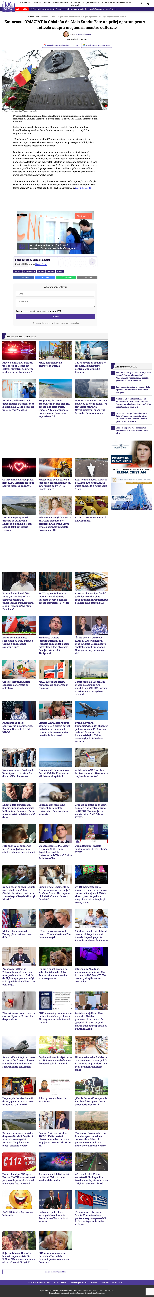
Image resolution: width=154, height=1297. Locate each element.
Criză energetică (60, 2)
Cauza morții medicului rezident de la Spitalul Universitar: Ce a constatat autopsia (54, 809)
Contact (94, 1282)
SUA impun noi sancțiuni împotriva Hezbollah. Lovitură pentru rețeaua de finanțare (54, 1257)
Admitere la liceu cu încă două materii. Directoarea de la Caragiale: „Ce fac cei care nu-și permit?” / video (18, 405)
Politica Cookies (60, 1282)
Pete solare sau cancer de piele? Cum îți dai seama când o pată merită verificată (18, 849)
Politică (37, 2)
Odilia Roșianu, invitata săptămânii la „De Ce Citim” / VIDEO (91, 849)
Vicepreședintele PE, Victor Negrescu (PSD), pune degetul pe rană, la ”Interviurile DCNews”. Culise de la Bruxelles (55, 852)
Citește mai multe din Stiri (55, 1272)
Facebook (25, 277)
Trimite (55, 316)
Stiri (37, 17)
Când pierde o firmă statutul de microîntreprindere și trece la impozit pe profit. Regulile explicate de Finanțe (91, 935)
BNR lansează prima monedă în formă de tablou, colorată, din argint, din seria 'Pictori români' (55, 1017)
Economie (75, 2)
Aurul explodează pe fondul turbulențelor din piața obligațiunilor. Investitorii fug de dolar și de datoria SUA (91, 598)
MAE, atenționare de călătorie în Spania (50, 364)
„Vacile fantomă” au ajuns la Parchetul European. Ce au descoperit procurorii (91, 1101)
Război (47, 2)
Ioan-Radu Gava (83, 34)
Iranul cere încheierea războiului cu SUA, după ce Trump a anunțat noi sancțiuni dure (17, 642)
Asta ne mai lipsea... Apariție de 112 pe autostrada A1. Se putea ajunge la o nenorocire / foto (91, 484)
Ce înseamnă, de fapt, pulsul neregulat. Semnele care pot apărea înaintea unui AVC (18, 482)
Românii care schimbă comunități (117, 2)
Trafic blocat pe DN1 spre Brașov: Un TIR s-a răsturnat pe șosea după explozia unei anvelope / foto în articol (18, 1178)
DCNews (8, 6)
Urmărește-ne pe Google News (98, 45)
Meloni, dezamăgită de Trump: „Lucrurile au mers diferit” (17, 934)
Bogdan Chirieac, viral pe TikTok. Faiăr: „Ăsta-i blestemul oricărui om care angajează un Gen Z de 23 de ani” (55, 1139)
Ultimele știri (25, 2)
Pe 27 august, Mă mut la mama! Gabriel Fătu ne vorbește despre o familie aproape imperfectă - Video (54, 598)
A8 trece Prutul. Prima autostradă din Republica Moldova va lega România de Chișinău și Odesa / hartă (91, 1178)
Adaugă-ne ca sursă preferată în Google (62, 45)
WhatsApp (68, 277)
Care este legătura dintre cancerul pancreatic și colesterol (16, 684)
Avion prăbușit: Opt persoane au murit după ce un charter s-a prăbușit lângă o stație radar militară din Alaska (18, 1062)
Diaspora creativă (91, 2)
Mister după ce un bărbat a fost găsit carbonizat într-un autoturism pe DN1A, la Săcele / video (55, 484)
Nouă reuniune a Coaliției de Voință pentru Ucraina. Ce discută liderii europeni (18, 773)
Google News (41, 264)
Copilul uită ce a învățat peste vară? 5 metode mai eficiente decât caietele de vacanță (55, 1060)
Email (89, 277)
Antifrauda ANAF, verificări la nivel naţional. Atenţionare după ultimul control (91, 773)
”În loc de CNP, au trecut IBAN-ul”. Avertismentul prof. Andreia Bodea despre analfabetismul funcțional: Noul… (74, 9)
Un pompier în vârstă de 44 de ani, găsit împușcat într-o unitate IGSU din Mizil (18, 1101)
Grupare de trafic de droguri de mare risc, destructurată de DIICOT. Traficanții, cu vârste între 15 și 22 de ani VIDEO (90, 811)
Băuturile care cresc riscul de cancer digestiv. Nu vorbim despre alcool (18, 1016)
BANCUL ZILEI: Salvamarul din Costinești (90, 519)
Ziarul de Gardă (83, 187)
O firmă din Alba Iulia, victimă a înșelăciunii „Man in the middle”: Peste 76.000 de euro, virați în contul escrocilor (90, 975)
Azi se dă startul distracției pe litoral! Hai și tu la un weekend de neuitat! (54, 1177)
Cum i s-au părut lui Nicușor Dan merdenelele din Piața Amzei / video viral (132, 430)
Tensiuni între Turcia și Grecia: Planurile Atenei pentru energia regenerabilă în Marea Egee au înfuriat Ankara (90, 1218)
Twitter (47, 277)
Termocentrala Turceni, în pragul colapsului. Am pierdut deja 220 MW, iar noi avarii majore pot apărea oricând (91, 688)
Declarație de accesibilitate (111, 1282)
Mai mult (76, 5)
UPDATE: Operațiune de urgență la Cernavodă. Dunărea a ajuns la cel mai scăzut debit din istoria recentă (17, 523)
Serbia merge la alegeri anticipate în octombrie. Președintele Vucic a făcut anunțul (53, 1216)
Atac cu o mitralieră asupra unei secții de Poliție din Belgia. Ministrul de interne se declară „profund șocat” (17, 367)
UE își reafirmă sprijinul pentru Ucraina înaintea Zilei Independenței (55, 934)
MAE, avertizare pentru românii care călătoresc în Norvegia (53, 684)
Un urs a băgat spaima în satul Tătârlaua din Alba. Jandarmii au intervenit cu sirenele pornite (54, 973)
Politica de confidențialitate (39, 1282)
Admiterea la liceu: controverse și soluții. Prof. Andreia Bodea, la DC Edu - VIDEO (17, 727)
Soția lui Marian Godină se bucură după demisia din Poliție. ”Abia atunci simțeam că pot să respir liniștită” (18, 1257)
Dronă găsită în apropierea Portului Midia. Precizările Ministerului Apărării (54, 773)
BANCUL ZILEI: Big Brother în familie (17, 1213)
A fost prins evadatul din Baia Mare (53, 1100)
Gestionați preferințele (78, 1282)
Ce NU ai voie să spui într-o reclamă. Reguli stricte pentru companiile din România (90, 367)
